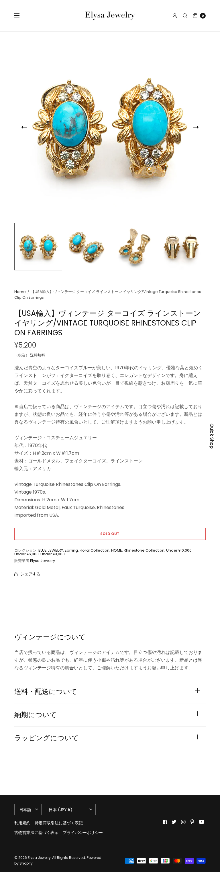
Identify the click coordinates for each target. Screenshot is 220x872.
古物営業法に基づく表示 (36, 832)
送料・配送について (45, 691)
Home (20, 291)
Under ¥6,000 (26, 554)
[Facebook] (165, 822)
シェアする (30, 574)
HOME (116, 550)
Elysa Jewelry (42, 560)
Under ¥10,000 (179, 550)
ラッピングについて (46, 738)
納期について (35, 714)
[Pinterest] (192, 822)
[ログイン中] (175, 15)
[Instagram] (183, 822)
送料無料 (37, 355)
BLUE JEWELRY (50, 550)
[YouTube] (201, 822)
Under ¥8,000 (52, 554)
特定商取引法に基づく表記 (59, 823)
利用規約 (22, 823)
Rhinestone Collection (144, 550)
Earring (71, 550)
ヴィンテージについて (50, 637)
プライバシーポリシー (83, 832)
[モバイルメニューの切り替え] (20, 15)
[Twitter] (174, 822)
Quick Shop (212, 436)
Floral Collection (94, 550)
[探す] (185, 15)
